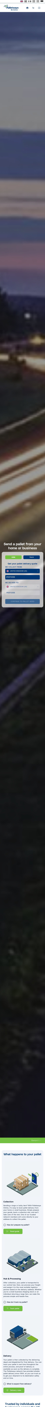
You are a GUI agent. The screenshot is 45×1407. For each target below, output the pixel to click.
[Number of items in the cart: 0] (33, 8)
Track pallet (14, 1308)
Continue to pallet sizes (22, 601)
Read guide (14, 1231)
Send (13, 557)
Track (31, 557)
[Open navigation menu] (39, 7)
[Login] (27, 8)
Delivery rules (15, 1390)
